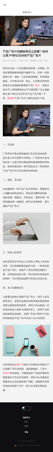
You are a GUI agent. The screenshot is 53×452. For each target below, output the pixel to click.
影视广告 (19, 364)
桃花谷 (10, 98)
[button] (26, 12)
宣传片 (6, 373)
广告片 (21, 60)
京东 (46, 60)
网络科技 (34, 60)
